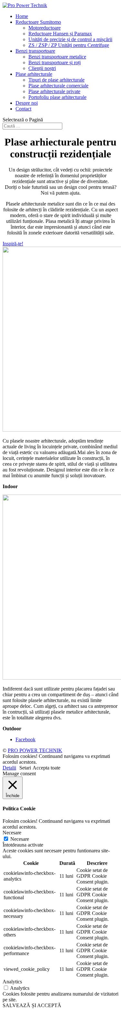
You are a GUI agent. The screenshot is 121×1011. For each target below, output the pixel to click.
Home (21, 16)
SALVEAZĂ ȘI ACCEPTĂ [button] (32, 1005)
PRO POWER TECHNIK (35, 750)
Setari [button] (25, 767)
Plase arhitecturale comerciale (58, 85)
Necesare (19, 839)
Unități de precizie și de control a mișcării (70, 39)
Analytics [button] (12, 981)
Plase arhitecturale (33, 74)
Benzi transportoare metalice (57, 56)
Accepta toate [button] (46, 767)
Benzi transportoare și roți (54, 62)
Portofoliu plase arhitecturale (57, 97)
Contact (23, 108)
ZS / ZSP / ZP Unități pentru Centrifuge (68, 45)
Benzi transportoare (35, 51)
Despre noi (26, 103)
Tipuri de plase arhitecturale (56, 80)
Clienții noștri (42, 68)
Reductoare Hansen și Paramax (60, 33)
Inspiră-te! (13, 243)
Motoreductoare (44, 28)
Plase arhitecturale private (54, 91)
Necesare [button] (12, 832)
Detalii (9, 767)
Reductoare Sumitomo (38, 22)
